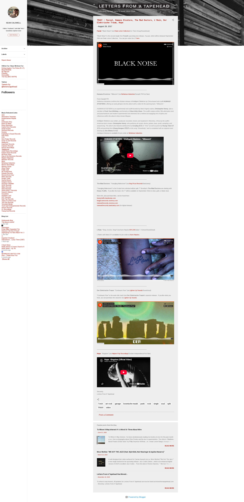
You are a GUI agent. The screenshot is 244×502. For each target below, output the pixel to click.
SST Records (6, 197)
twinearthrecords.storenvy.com (107, 203)
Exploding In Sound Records (11, 134)
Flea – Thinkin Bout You (9, 255)
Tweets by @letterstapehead (9, 85)
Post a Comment (106, 415)
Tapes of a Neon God (9, 201)
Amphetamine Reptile (9, 118)
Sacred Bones (6, 180)
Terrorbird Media (7, 204)
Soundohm (5, 194)
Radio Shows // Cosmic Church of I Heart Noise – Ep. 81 (13, 247)
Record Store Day (8, 175)
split (169, 404)
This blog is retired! (8, 222)
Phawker (4, 73)
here (137, 38)
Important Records (8, 144)
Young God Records (8, 211)
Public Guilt (5, 170)
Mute (3, 161)
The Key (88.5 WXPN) (9, 77)
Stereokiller (5, 75)
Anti (3, 120)
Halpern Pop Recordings (120, 353)
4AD (3, 115)
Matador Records (7, 159)
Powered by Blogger (137, 497)
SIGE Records (6, 185)
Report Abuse (6, 60)
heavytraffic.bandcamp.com (106, 198)
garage (118, 404)
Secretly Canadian (8, 183)
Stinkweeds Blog (7, 220)
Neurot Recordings (8, 165)
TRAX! (100, 407)
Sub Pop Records (7, 199)
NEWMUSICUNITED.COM (11, 254)
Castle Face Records (9, 127)
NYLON (132, 230)
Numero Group (6, 166)
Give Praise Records (8, 139)
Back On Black (6, 123)
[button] (173, 20)
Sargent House (7, 182)
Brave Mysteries (7, 125)
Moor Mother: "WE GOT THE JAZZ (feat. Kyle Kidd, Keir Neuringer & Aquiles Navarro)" (130, 452)
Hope (99, 353)
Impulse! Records (7, 146)
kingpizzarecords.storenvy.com (107, 200)
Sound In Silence (7, 192)
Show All (5, 259)
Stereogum (5, 227)
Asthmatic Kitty (7, 122)
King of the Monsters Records (12, 156)
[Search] (177, 5)
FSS (3, 137)
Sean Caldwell (13, 23)
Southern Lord (6, 195)
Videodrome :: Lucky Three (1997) (13, 239)
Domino (4, 132)
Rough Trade (6, 178)
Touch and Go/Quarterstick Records (14, 206)
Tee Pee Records (7, 202)
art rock (109, 404)
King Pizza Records (135, 183)
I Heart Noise (6, 245)
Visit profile (14, 35)
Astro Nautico (134, 235)
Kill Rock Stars (6, 154)
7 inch (100, 404)
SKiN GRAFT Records (9, 190)
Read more (169, 446)
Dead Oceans (6, 129)
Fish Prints (5, 135)
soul (163, 404)
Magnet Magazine (8, 158)
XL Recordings (6, 209)
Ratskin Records (7, 173)
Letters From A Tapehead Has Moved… (112, 474)
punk (142, 404)
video (108, 407)
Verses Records (7, 207)
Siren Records (6, 189)
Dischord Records (8, 130)
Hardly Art (5, 142)
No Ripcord (5, 71)
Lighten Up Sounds (136, 290)
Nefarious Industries (128, 94)
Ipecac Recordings (8, 147)
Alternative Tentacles (9, 117)
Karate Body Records (9, 153)
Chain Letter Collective (122, 31)
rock (149, 404)
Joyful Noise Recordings (10, 151)
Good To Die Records (9, 141)
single (156, 404)
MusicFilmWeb (6, 70)
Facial (99, 31)
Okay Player (6, 168)
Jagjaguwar (5, 149)
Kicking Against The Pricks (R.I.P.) (13, 68)
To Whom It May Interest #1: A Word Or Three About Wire (119, 430)
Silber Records (6, 187)
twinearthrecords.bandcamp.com (108, 205)
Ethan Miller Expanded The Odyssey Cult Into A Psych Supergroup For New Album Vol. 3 (13, 230)
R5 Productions (7, 171)
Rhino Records (6, 177)
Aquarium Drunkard (8, 238)
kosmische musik (130, 404)
